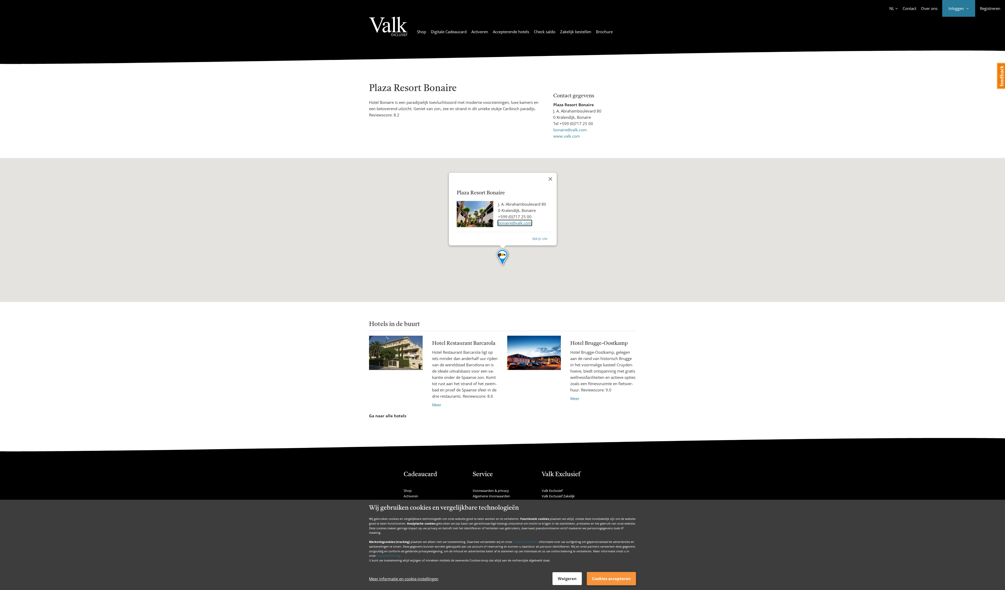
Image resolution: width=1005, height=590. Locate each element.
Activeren (479, 31)
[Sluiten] (550, 179)
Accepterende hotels (511, 31)
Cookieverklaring (388, 556)
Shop (421, 31)
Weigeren (567, 578)
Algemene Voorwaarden (491, 496)
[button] (502, 257)
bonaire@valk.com (570, 129)
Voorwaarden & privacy (491, 490)
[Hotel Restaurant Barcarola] (396, 372)
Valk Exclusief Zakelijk (558, 496)
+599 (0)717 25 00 (576, 123)
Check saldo (544, 31)
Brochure (604, 31)
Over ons (929, 8)
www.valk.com (566, 136)
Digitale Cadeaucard (449, 31)
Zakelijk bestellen (575, 31)
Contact (909, 8)
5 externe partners (525, 542)
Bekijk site (539, 239)
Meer (436, 404)
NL (891, 8)
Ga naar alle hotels (387, 415)
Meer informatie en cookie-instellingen (403, 578)
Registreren (990, 8)
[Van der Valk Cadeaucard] (388, 29)
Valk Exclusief (552, 490)
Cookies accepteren (611, 578)
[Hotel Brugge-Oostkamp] (534, 369)
